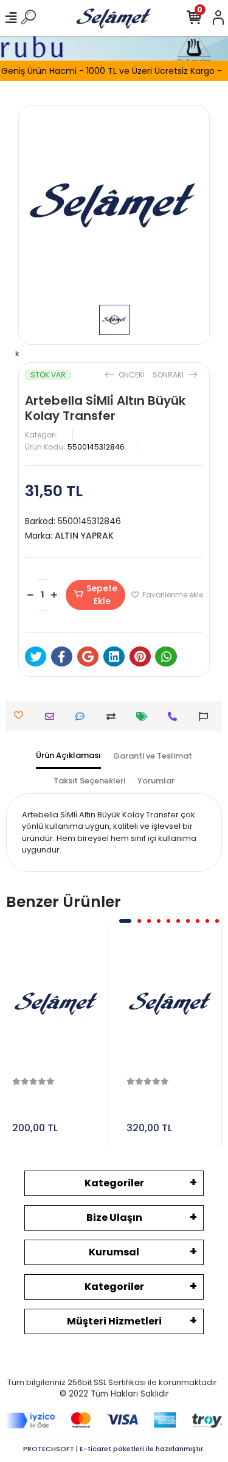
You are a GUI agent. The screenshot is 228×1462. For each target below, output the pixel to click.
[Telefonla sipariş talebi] (175, 716)
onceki (132, 375)
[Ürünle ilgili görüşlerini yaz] (83, 716)
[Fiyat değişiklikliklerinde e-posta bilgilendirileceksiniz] (145, 716)
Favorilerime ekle (171, 595)
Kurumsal (114, 1252)
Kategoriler (114, 1183)
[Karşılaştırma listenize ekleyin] (114, 716)
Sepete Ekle (101, 594)
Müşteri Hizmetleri (114, 1321)
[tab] (68, 756)
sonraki (169, 375)
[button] (125, 921)
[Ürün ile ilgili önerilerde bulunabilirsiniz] (206, 716)
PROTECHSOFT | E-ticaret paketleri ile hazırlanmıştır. (114, 1449)
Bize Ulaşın (114, 1217)
